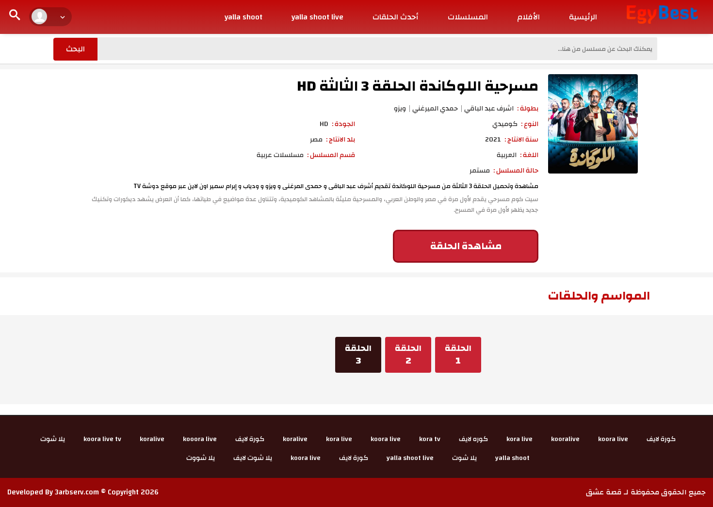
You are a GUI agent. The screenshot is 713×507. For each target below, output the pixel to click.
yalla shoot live (317, 17)
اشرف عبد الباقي (489, 108)
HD (324, 124)
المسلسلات (468, 17)
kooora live (200, 439)
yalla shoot (243, 17)
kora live (519, 439)
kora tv (429, 439)
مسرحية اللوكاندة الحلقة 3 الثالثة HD (417, 86)
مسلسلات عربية (280, 155)
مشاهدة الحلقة (466, 246)
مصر (316, 139)
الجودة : (343, 124)
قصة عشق (604, 492)
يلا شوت (52, 439)
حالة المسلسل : (515, 170)
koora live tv (102, 439)
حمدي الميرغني (435, 108)
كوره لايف (473, 439)
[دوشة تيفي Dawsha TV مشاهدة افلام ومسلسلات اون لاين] (662, 14)
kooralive (565, 439)
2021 (493, 139)
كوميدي (505, 124)
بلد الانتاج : (340, 139)
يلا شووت (200, 458)
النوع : (529, 124)
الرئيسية (583, 17)
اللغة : (529, 155)
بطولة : (527, 108)
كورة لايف (661, 439)
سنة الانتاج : (521, 139)
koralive (295, 439)
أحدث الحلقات (396, 17)
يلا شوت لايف (252, 458)
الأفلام (528, 17)
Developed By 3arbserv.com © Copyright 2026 (83, 492)
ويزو (400, 108)
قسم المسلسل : (331, 155)
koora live (613, 439)
